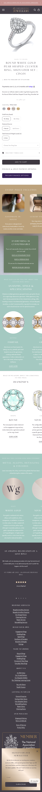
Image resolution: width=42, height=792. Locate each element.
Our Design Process (21, 615)
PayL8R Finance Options (17, 175)
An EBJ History (21, 673)
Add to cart (21, 162)
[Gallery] (21, 33)
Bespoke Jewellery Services (21, 610)
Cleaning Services (21, 617)
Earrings (21, 644)
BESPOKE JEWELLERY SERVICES (21, 267)
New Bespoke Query (21, 701)
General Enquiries (21, 696)
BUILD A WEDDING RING (21, 259)
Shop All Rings (21, 653)
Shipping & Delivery (21, 718)
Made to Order (21, 59)
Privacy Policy (21, 727)
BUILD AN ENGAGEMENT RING (21, 255)
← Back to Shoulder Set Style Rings (16, 79)
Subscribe (21, 784)
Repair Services (21, 620)
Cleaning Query (21, 709)
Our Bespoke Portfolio (21, 678)
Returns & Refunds (21, 721)
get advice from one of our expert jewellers (21, 2)
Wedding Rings (21, 634)
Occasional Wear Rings (21, 661)
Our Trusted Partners (21, 675)
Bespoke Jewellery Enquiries (21, 612)
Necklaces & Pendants (21, 639)
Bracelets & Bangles (21, 642)
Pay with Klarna (21, 684)
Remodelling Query (21, 704)
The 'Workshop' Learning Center (21, 680)
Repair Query (21, 706)
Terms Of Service (21, 725)
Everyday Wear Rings (21, 663)
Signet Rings (21, 637)
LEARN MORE (13, 366)
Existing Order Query (21, 699)
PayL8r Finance (21, 687)
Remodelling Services (21, 622)
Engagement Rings (21, 631)
